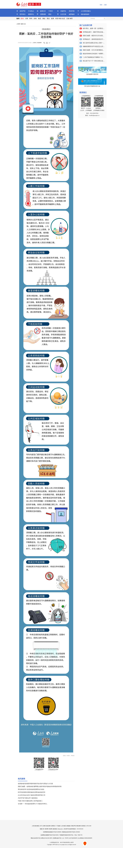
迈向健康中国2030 (92, 74)
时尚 (30, 18)
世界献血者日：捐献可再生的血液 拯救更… (94, 32)
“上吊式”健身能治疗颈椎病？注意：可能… (94, 57)
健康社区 (43, 11)
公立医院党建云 (86, 11)
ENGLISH (89, 825)
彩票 (52, 18)
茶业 (48, 18)
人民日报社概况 (35, 825)
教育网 (46, 829)
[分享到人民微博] (47, 43)
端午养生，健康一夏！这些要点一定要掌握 (94, 28)
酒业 (43, 18)
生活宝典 (63, 14)
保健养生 (63, 11)
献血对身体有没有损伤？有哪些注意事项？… (94, 53)
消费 (26, 18)
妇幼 (35, 18)
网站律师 (78, 825)
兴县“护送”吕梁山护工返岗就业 (28, 798)
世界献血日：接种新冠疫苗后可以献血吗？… (94, 39)
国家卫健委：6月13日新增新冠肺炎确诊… (94, 50)
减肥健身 (72, 14)
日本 (43, 829)
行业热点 (31, 11)
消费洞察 (43, 14)
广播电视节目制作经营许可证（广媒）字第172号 (70, 835)
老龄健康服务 (85, 14)
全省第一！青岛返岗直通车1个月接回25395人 (32, 804)
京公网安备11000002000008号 (85, 838)
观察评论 (31, 14)
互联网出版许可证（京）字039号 (61, 838)
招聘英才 (53, 825)
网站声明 (73, 825)
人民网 (18, 24)
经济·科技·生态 (60, 18)
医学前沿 (22, 14)
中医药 (50, 11)
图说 (49, 14)
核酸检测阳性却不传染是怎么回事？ (94, 46)
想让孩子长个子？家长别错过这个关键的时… (94, 61)
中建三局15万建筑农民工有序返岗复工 (30, 801)
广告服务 (58, 825)
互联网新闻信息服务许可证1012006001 (52, 832)
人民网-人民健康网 (37, 42)
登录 (101, 4)
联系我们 (83, 825)
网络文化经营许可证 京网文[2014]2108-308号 (41, 838)
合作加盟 (63, 825)
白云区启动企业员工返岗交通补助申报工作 (31, 795)
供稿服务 (68, 825)
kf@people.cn (60, 829)
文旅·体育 (69, 18)
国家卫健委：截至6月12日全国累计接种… (94, 35)
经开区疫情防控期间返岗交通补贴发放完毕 (31, 792)
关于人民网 (42, 825)
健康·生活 (23, 24)
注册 (105, 4)
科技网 (50, 829)
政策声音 (22, 11)
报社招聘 (48, 825)
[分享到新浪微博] (49, 43)
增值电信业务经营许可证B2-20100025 (71, 832)
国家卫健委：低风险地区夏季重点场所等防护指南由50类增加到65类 (40, 786)
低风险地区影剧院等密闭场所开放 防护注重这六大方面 (35, 783)
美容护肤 (72, 11)
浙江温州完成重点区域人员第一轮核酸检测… (94, 43)
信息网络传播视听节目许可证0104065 (49, 835)
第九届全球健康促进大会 (92, 86)
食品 (39, 18)
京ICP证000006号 (73, 838)
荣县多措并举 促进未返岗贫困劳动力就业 (31, 789)
